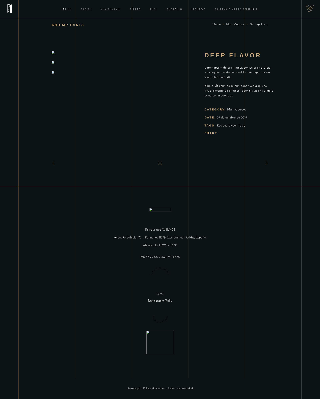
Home (217, 24)
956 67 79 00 (149, 257)
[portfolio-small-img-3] (123, 73)
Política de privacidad (180, 388)
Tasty (241, 125)
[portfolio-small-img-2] (123, 63)
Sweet (233, 125)
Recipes (222, 125)
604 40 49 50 (170, 257)
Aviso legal (133, 388)
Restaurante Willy (160, 301)
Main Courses (235, 24)
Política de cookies (154, 388)
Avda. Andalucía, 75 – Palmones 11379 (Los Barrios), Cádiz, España (160, 237)
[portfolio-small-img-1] (123, 53)
